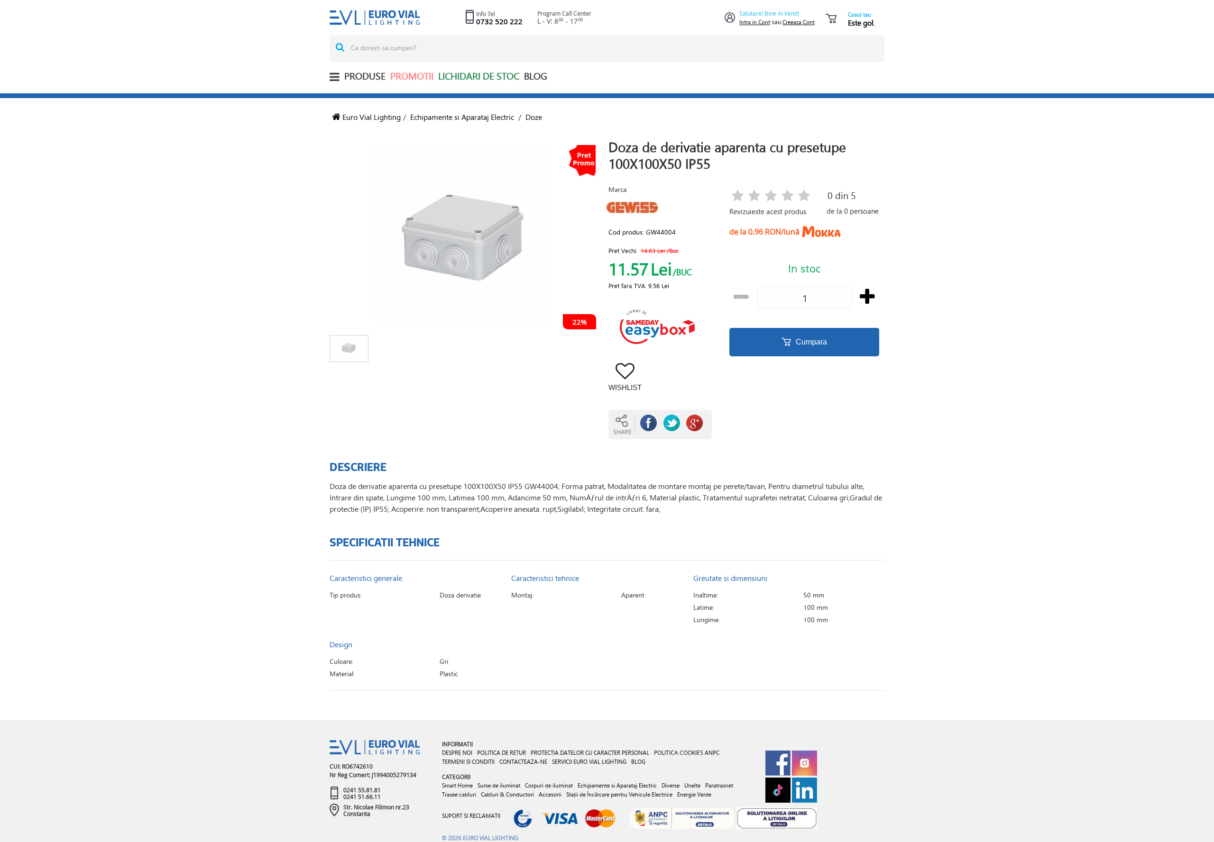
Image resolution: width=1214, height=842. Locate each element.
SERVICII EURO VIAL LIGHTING (589, 762)
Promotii (411, 76)
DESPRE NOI (457, 753)
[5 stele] (804, 196)
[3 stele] (771, 196)
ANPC (712, 753)
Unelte (692, 785)
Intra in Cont (754, 22)
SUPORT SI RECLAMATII (471, 816)
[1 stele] (737, 196)
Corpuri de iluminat (549, 785)
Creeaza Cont (798, 22)
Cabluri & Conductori (507, 794)
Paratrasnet (719, 785)
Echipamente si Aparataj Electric (462, 116)
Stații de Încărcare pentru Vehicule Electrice (619, 794)
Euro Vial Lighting (370, 116)
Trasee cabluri (459, 794)
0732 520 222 (499, 21)
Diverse (671, 785)
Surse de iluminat (499, 785)
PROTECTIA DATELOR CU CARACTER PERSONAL (590, 753)
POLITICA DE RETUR (501, 753)
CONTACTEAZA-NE (523, 762)
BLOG (535, 76)
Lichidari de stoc (478, 76)
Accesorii (550, 794)
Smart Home (457, 785)
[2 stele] (754, 196)
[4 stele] (787, 196)
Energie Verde (694, 794)
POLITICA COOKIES (678, 752)
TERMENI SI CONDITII (468, 762)
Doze (533, 116)
